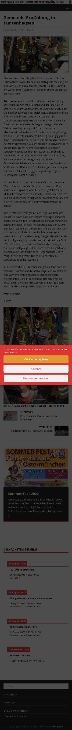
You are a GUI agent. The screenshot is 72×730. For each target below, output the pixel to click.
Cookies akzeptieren (36, 359)
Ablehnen (36, 368)
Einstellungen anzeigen (36, 378)
